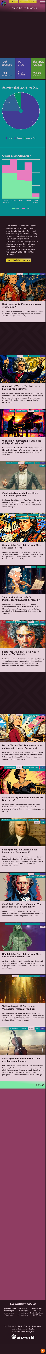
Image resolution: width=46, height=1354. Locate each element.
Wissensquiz (9, 1311)
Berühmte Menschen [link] (21, 410)
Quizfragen (23, 1309)
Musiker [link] (12, 410)
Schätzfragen (23, 1311)
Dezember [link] (36, 976)
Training (23, 1)
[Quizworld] (23, 1344)
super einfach (41, 567)
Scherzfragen (23, 1313)
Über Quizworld (10, 1326)
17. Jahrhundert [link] (6, 819)
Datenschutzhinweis (20, 1329)
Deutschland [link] (24, 1028)
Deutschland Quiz (37, 1313)
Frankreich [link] (20, 517)
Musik (25, 274)
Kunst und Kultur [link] (34, 274)
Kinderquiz (9, 1315)
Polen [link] (26, 517)
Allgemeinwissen (9, 1309)
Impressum (36, 1326)
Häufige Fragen (24, 1326)
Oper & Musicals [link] (29, 462)
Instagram (30, 1332)
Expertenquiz (9, 1313)
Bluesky (15, 1332)
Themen (13, 1)
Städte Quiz (37, 1311)
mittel (42, 274)
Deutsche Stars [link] (10, 621)
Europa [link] (32, 517)
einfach (42, 410)
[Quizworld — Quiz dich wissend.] (4, 4)
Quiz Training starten (19, 260)
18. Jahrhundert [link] (11, 274)
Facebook (22, 1332)
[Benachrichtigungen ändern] (43, 1351)
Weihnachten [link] (28, 976)
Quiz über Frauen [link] (34, 770)
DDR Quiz (37, 1315)
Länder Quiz (37, 1309)
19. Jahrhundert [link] (11, 356)
